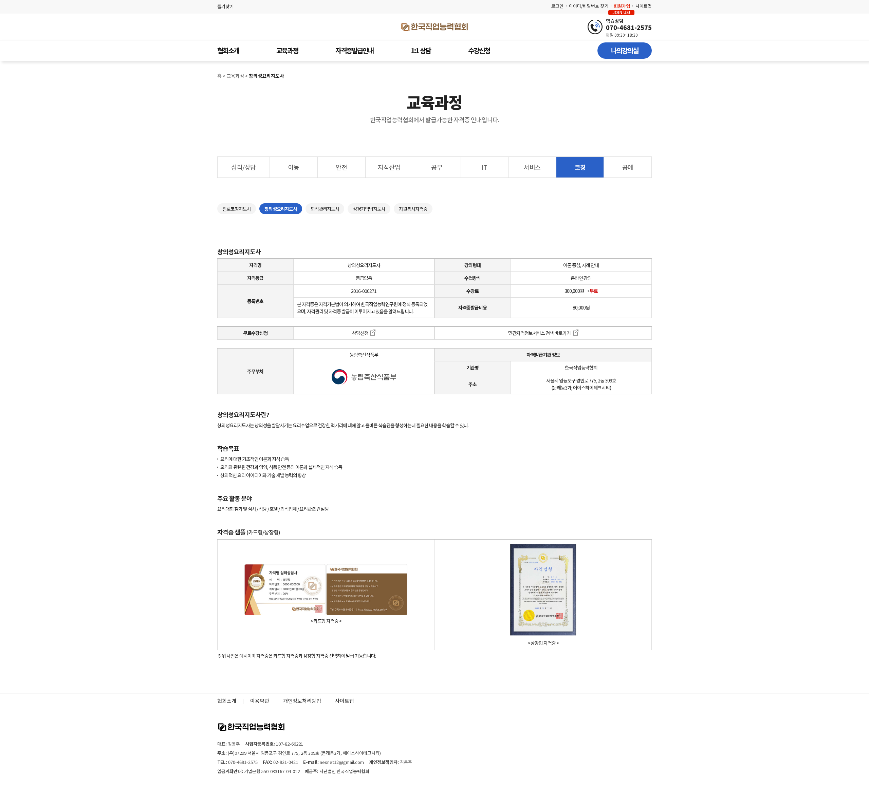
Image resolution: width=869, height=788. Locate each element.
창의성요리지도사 (280, 208)
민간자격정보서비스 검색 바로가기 (539, 333)
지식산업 (389, 167)
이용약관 (259, 700)
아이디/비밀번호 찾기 (588, 6)
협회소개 (228, 50)
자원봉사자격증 (413, 208)
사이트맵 (643, 6)
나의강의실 (624, 50)
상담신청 (360, 333)
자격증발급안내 (354, 50)
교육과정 (287, 50)
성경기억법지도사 (369, 208)
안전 (341, 167)
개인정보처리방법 (302, 700)
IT (484, 167)
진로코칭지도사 (236, 208)
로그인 (557, 6)
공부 (436, 167)
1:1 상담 (421, 50)
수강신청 (479, 50)
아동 (293, 167)
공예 (627, 167)
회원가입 (622, 6)
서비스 (532, 167)
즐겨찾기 (225, 6)
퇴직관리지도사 (325, 208)
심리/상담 (243, 167)
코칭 (580, 167)
